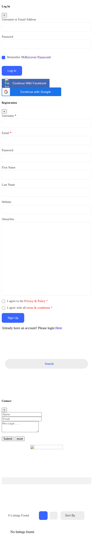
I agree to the (27, 301)
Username (9, 115)
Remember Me (16, 57)
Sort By (70, 515)
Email (6, 133)
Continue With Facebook (29, 83)
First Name (8, 167)
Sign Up (13, 318)
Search (49, 363)
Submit (7, 438)
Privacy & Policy (34, 301)
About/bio (8, 219)
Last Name (8, 184)
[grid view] (43, 515)
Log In (12, 70)
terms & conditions (38, 307)
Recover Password (38, 57)
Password (7, 36)
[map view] (53, 515)
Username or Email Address (19, 19)
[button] (31, 91)
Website (6, 202)
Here (58, 328)
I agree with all (29, 307)
